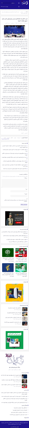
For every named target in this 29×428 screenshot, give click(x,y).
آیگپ (9, 369)
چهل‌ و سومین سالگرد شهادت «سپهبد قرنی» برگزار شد (16, 239)
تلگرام (12, 137)
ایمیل (5, 137)
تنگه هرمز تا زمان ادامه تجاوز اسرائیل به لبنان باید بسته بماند (15, 168)
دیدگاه (25, 178)
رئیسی (26, 133)
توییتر (15, 137)
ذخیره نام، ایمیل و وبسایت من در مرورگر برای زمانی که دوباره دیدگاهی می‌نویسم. (15, 201)
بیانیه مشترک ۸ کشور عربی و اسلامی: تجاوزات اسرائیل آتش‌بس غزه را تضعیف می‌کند (14, 146)
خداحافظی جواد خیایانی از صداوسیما (20, 407)
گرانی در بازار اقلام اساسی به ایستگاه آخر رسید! (18, 241)
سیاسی (21, 12)
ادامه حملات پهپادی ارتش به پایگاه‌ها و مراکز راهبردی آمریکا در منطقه (15, 161)
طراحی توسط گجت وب (14, 426)
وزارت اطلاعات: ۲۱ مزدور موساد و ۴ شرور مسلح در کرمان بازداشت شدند (15, 150)
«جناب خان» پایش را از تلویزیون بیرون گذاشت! (18, 414)
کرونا (22, 133)
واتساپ (8, 137)
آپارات (12, 369)
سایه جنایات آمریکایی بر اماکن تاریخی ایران (19, 412)
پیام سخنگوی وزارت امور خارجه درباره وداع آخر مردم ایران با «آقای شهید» (14, 154)
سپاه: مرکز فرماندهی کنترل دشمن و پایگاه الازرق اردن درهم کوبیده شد (14, 158)
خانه (25, 12)
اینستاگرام (16, 369)
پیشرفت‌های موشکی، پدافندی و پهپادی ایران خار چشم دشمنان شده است (15, 236)
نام (26, 189)
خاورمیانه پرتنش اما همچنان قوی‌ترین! (20, 410)
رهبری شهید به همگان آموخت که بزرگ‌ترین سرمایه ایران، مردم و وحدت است (14, 165)
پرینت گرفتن (7, 23)
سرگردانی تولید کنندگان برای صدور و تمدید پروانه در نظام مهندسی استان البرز (14, 232)
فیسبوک (18, 137)
